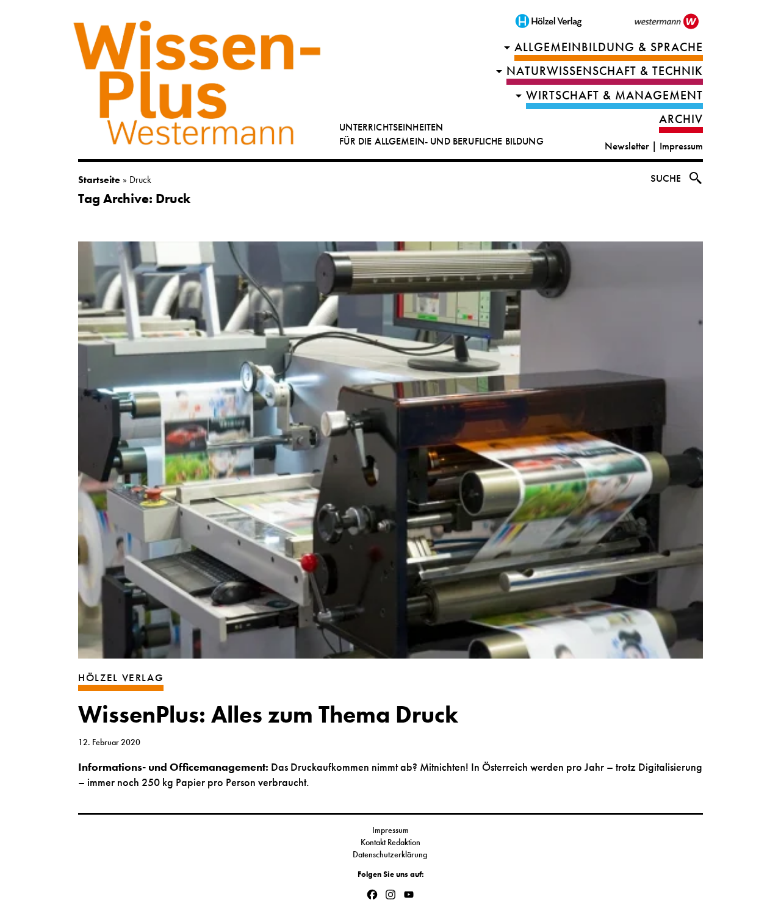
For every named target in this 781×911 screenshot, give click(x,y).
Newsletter (627, 146)
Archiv (681, 119)
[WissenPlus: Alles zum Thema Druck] (390, 456)
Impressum (681, 146)
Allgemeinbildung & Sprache (608, 47)
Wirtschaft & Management (614, 95)
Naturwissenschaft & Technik (604, 71)
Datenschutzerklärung (391, 854)
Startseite (99, 179)
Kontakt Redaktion (390, 842)
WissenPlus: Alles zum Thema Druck (268, 714)
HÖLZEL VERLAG (121, 677)
